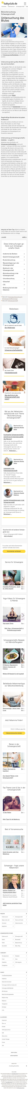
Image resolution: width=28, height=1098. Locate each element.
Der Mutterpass (10, 328)
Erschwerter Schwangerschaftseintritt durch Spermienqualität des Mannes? (14, 437)
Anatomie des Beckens (10, 254)
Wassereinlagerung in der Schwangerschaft (11, 264)
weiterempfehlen (14, 1055)
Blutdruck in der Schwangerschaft (8, 269)
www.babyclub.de (15, 1073)
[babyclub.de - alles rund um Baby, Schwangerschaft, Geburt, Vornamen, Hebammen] (9, 4)
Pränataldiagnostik (11, 373)
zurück (4, 237)
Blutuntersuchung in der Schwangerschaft (10, 274)
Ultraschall (6, 281)
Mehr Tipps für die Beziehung (11, 819)
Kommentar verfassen (14, 551)
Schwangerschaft (13, 301)
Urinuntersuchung (8, 278)
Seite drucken (14, 1052)
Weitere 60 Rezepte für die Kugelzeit (13, 673)
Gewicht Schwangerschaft (11, 257)
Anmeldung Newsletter (14, 1066)
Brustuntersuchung (9, 260)
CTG (4, 284)
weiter (24, 237)
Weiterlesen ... (13, 450)
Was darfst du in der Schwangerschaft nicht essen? (12, 397)
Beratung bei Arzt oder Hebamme (10, 289)
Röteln (14, 95)
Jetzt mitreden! (8, 536)
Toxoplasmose (16, 106)
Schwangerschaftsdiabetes (11, 55)
